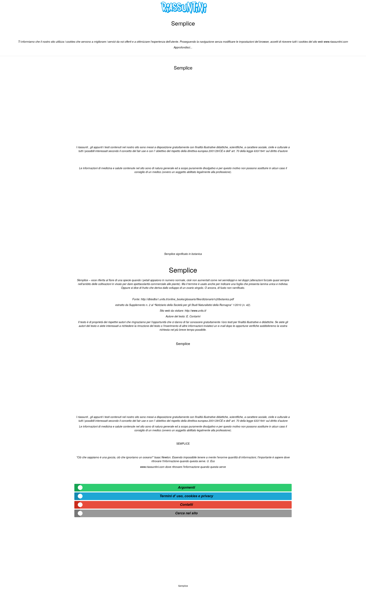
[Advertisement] (183, 107)
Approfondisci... (183, 47)
